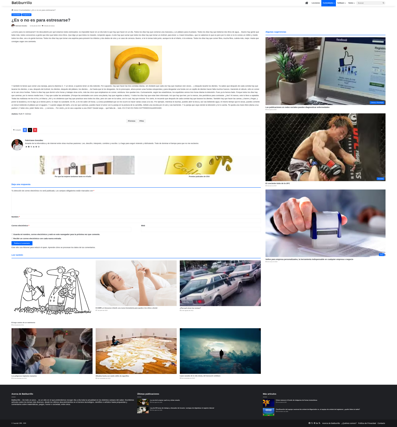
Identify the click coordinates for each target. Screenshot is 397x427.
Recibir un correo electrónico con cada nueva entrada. (37, 238)
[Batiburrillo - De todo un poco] (21, 3)
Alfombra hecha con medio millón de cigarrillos (112, 376)
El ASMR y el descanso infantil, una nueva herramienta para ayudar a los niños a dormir (126, 308)
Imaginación (26, 14)
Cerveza (132, 121)
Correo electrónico (20, 226)
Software (340, 3)
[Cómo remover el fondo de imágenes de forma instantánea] (268, 403)
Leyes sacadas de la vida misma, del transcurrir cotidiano (200, 376)
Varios (350, 3)
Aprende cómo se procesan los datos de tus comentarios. (71, 247)
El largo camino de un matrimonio (23, 322)
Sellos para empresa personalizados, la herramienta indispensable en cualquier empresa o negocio (309, 259)
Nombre (15, 217)
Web (143, 226)
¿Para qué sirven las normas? (190, 308)
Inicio (15, 10)
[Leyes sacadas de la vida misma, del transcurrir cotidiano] (220, 351)
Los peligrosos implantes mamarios (24, 376)
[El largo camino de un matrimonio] (52, 290)
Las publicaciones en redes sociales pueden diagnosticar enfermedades (297, 107)
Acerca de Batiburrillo (331, 423)
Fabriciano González (21, 26)
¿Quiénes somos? (349, 423)
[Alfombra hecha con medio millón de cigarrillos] (136, 351)
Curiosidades (328, 3)
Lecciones (316, 3)
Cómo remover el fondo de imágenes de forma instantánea (296, 400)
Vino (142, 121)
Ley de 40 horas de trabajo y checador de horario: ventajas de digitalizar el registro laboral (182, 408)
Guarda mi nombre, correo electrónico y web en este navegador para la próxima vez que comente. (56, 234)
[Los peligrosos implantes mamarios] (52, 351)
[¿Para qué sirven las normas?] (220, 283)
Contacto (381, 423)
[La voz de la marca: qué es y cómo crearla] (143, 402)
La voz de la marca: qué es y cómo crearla (165, 400)
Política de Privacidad (367, 423)
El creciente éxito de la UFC (277, 183)
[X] (31, 147)
